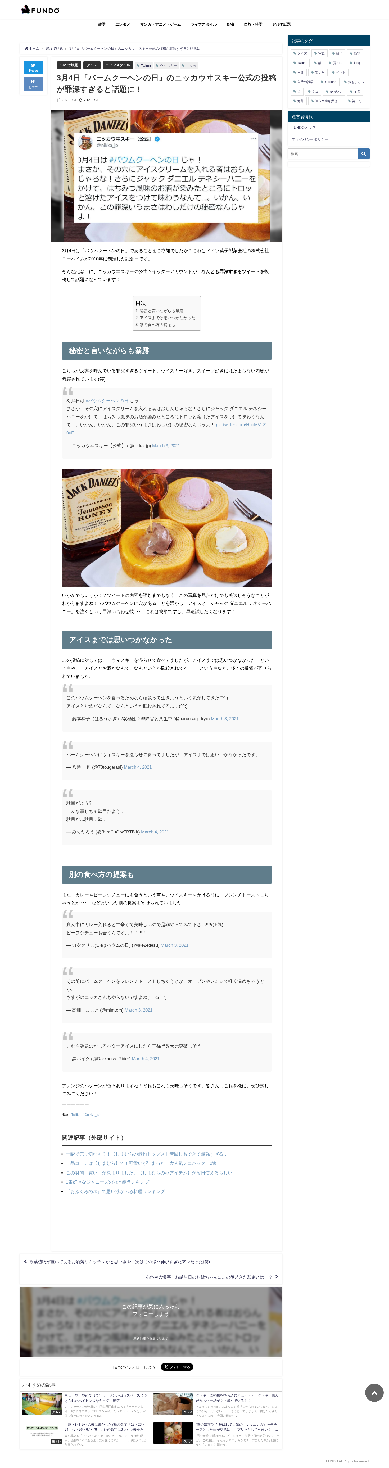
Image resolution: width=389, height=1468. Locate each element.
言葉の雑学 (305, 82)
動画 (357, 63)
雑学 (102, 24)
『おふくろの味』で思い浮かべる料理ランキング (115, 1191)
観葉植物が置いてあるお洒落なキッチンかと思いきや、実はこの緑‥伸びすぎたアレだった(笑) (119, 1261)
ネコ (315, 91)
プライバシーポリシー (309, 139)
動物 (230, 24)
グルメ (92, 65)
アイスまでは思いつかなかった (167, 318)
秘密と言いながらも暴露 (161, 311)
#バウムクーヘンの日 (107, 400)
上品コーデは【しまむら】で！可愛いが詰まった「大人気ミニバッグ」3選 (141, 1163)
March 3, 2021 (166, 445)
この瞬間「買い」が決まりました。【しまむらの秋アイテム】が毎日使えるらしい (149, 1172)
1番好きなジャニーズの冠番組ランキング (107, 1182)
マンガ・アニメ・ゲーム (160, 24)
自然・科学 (253, 24)
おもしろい (356, 82)
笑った (356, 101)
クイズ (302, 53)
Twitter (146, 65)
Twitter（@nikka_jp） (86, 1114)
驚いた (320, 72)
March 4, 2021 (138, 767)
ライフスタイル (204, 24)
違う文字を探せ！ (328, 101)
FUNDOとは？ (303, 127)
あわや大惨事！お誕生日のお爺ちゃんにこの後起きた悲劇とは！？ (209, 1277)
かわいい (336, 91)
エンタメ (122, 24)
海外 (300, 101)
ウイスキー (168, 65)
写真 (321, 53)
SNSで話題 (281, 24)
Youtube (331, 82)
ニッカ (191, 65)
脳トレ (337, 63)
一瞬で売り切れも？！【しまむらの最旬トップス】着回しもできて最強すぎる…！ (149, 1154)
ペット (341, 72)
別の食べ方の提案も (157, 325)
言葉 (300, 72)
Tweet (33, 70)
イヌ (357, 91)
